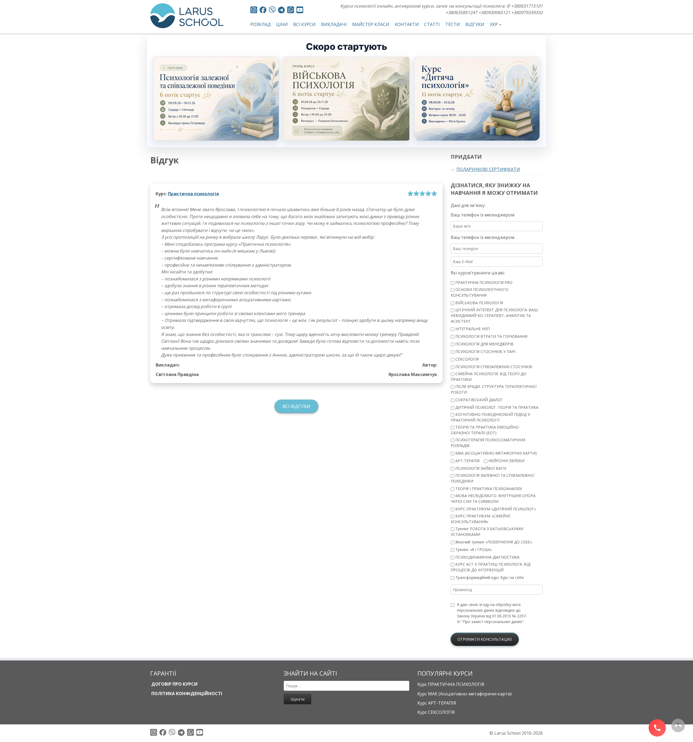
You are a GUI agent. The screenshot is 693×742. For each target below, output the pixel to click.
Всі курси (304, 24)
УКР (494, 24)
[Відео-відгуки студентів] (299, 10)
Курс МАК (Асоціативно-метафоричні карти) (464, 694)
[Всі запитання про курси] (272, 11)
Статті (432, 24)
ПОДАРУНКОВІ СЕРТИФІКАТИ (488, 169)
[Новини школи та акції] (281, 11)
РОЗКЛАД (260, 24)
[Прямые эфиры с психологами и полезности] (253, 10)
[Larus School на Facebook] (263, 11)
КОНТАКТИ (407, 24)
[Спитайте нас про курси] (290, 10)
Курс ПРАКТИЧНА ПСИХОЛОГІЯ (450, 684)
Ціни (282, 24)
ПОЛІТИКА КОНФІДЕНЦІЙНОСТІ (186, 693)
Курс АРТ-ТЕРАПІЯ (436, 703)
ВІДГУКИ (474, 24)
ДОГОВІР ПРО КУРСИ (174, 684)
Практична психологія (193, 194)
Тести (452, 24)
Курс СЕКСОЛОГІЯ (436, 712)
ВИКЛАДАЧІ (334, 24)
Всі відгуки (296, 406)
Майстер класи (370, 24)
